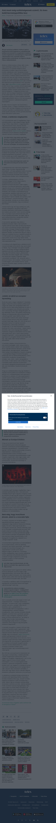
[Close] (51, 396)
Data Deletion (20, 426)
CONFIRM (18, 422)
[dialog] (28, 411)
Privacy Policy (36, 426)
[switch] (45, 418)
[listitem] (27, 414)
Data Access (28, 426)
